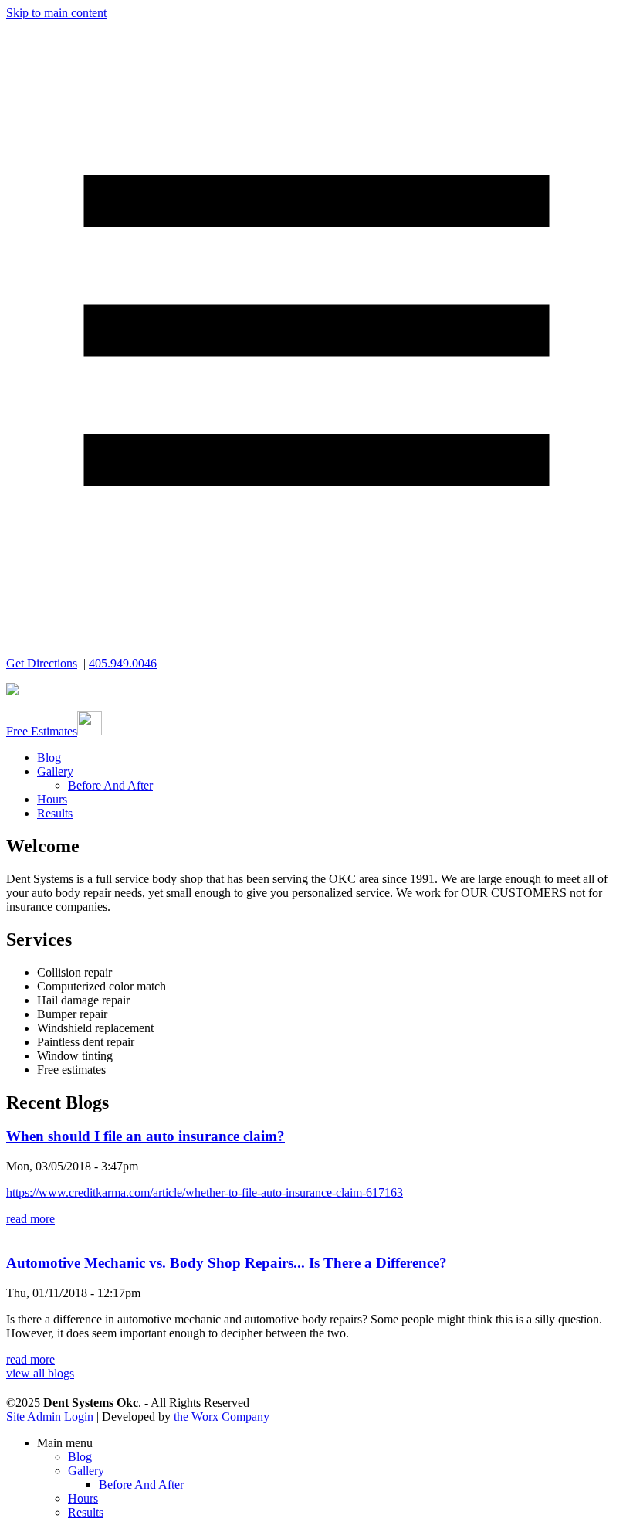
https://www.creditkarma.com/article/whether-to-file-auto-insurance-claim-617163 (204, 1192)
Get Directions (41, 663)
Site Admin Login (49, 1416)
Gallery (55, 771)
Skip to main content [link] (56, 12)
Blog (49, 757)
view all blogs (40, 1373)
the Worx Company (221, 1416)
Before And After (110, 785)
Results (55, 813)
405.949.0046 (123, 663)
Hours (52, 799)
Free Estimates (41, 731)
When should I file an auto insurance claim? (145, 1136)
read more (30, 1218)
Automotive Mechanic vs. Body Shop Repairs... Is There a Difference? (226, 1263)
